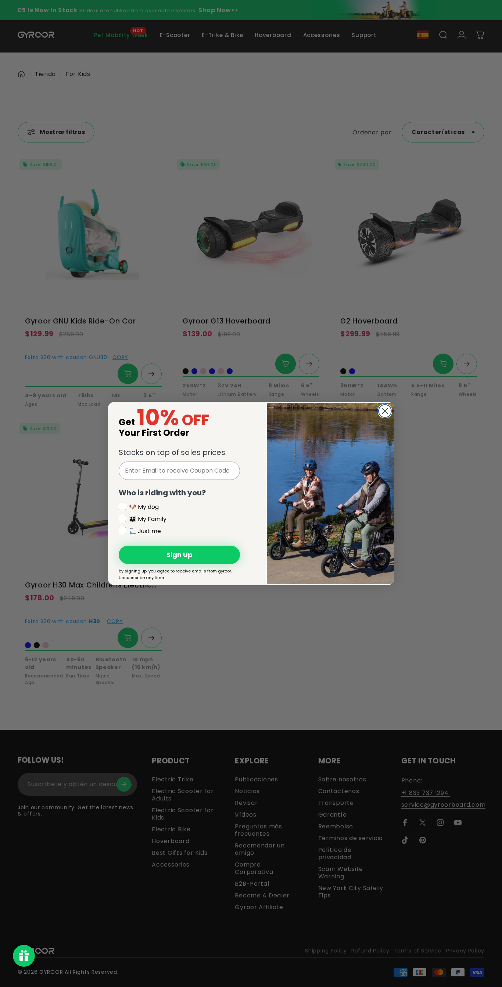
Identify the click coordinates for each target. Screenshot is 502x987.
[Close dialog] (385, 411)
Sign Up (179, 554)
